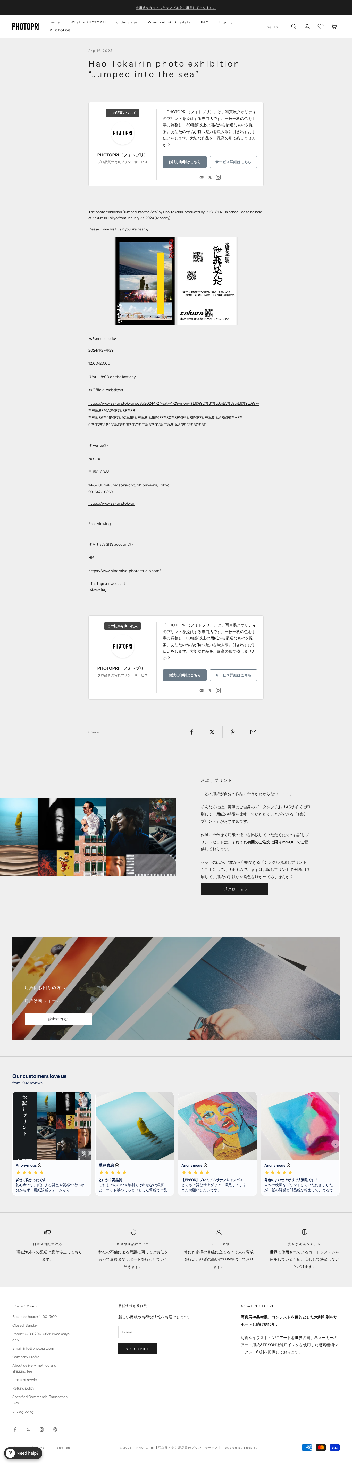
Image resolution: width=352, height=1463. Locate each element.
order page (127, 22)
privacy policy (23, 1411)
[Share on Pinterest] (233, 732)
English (271, 27)
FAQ (205, 22)
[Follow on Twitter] (28, 1429)
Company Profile (25, 1356)
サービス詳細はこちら (233, 162)
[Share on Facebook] (191, 732)
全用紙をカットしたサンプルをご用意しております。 (176, 7)
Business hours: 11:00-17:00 (34, 1316)
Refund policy (23, 1388)
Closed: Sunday (25, 1325)
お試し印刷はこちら (185, 162)
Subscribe (137, 1349)
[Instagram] (218, 176)
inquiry (226, 22)
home (55, 22)
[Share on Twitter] (212, 732)
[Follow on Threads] (55, 1429)
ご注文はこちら (234, 889)
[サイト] (201, 176)
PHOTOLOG (60, 30)
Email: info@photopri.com (33, 1348)
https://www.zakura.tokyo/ (111, 503)
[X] (210, 176)
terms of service (25, 1379)
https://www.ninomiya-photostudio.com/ (124, 571)
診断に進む (58, 1019)
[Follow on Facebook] (15, 1429)
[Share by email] (253, 732)
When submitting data (169, 22)
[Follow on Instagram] (41, 1429)
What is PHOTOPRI (88, 22)
